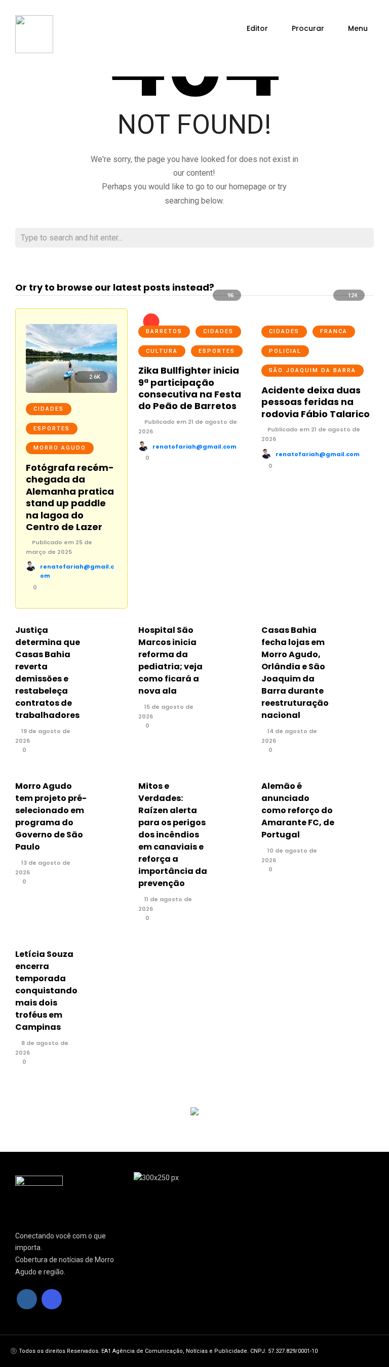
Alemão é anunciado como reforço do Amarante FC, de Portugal (297, 810)
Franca (333, 331)
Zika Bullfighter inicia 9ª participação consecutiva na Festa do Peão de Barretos (189, 388)
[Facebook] (27, 1299)
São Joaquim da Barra (312, 370)
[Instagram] (52, 1299)
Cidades (48, 409)
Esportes (51, 428)
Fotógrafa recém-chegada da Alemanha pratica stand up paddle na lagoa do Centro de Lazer (70, 497)
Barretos (164, 331)
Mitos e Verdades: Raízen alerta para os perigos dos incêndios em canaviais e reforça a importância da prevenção (172, 834)
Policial (285, 351)
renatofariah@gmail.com (194, 447)
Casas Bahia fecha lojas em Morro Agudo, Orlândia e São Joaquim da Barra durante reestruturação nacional (295, 672)
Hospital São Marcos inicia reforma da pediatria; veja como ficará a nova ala (170, 660)
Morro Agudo (59, 448)
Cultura (162, 351)
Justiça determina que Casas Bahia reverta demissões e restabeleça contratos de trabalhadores (47, 672)
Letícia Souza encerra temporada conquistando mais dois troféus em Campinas (46, 990)
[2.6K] (71, 390)
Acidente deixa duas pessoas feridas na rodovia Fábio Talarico (315, 402)
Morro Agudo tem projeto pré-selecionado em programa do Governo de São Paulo (51, 816)
